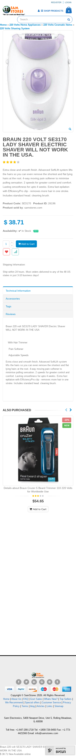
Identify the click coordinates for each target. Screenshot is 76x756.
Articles (41, 706)
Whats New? (51, 699)
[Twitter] (26, 682)
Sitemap (58, 706)
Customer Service (51, 702)
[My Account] (38, 10)
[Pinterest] (49, 682)
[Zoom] (70, 129)
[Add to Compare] (15, 251)
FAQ (25, 699)
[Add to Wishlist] (6, 251)
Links (49, 706)
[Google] (42, 682)
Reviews (10, 314)
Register (56, 2)
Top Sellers (66, 699)
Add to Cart (27, 243)
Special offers (32, 702)
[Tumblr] (57, 682)
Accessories (13, 298)
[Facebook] (18, 682)
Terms (25, 706)
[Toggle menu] (29, 9)
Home (6, 699)
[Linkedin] (34, 682)
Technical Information (18, 290)
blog (32, 706)
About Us (16, 699)
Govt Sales (36, 699)
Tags (8, 306)
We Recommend (14, 702)
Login (68, 2)
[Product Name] (38, 450)
